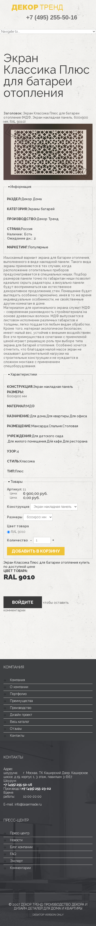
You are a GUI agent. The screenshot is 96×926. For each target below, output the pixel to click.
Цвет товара (18, 526)
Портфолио (18, 694)
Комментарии (20, 868)
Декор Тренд (48, 219)
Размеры (14, 517)
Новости (16, 840)
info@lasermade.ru (28, 804)
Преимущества (21, 701)
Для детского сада (47, 436)
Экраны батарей (41, 209)
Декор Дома (31, 199)
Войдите (22, 602)
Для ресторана (75, 441)
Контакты (17, 735)
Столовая (70, 426)
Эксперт (16, 861)
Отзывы (16, 728)
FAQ (13, 854)
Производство (20, 708)
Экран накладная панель (53, 387)
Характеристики (23, 374)
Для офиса (78, 416)
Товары (16, 482)
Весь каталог (19, 722)
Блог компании (21, 847)
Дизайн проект (21, 715)
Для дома (38, 416)
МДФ (30, 406)
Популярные (38, 247)
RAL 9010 (18, 532)
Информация (20, 187)
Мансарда (39, 426)
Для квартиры (57, 416)
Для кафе (54, 441)
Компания (17, 680)
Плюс (19, 471)
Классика (27, 461)
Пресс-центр (19, 833)
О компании (19, 687)
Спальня (55, 426)
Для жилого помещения (27, 441)
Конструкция (18, 507)
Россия (26, 229)
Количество (17, 540)
